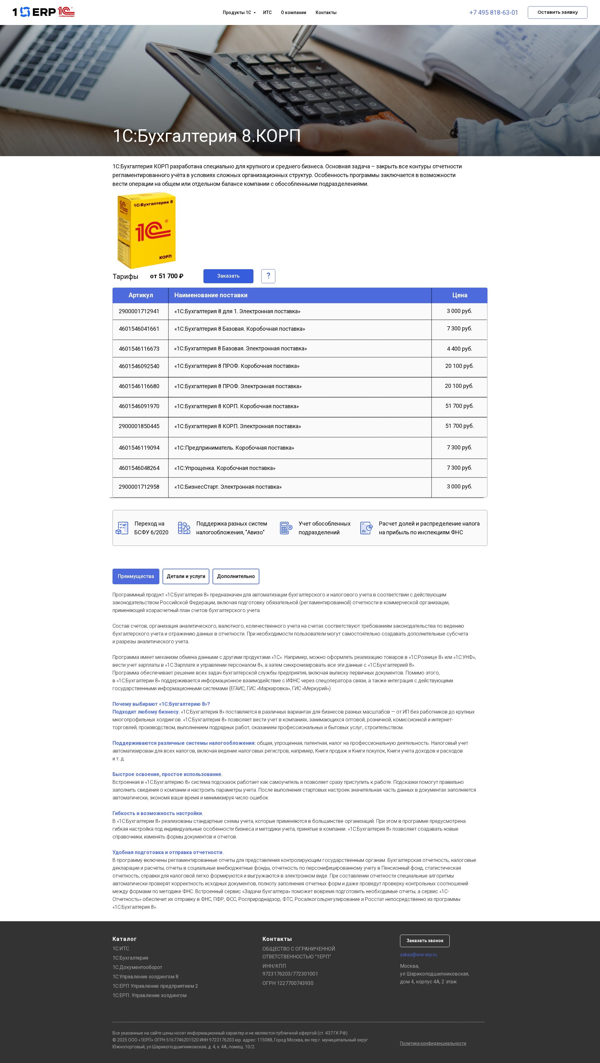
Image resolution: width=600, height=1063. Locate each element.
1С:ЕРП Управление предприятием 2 (155, 986)
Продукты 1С (237, 12)
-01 (513, 12)
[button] (558, 12)
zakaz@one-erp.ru (418, 954)
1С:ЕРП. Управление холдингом (149, 995)
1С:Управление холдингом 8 (145, 977)
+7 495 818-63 (489, 12)
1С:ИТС (120, 949)
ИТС (267, 12)
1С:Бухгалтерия (130, 958)
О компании (293, 12)
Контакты (326, 12)
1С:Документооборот (137, 967)
